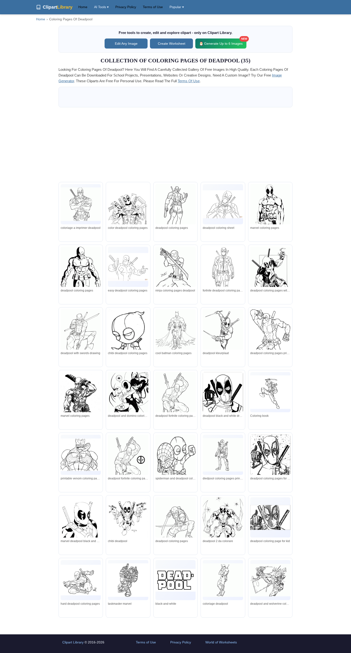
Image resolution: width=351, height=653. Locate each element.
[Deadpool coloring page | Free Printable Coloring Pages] (223, 276)
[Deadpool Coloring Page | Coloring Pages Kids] (128, 337)
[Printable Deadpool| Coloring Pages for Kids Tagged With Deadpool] (175, 463)
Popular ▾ (177, 7)
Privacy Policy (125, 7)
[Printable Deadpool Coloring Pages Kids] (81, 455)
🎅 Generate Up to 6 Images (222, 41)
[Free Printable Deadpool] (81, 279)
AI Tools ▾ (101, 7)
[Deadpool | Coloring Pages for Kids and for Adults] (270, 517)
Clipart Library (73, 642)
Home (82, 7)
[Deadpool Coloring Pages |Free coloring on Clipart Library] (175, 330)
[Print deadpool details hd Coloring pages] (81, 397)
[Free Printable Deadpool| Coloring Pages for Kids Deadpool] (81, 580)
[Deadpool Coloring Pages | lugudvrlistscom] (223, 204)
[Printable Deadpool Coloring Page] (81, 337)
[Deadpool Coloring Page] (81, 204)
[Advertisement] (175, 144)
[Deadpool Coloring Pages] (128, 517)
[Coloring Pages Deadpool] (128, 461)
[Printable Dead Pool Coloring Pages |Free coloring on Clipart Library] (128, 580)
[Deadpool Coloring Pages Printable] (128, 212)
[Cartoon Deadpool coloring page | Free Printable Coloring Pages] (128, 267)
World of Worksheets (221, 642)
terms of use (189, 81)
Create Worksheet (171, 43)
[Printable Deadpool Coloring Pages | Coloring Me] (223, 333)
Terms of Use (153, 7)
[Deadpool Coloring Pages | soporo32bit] (270, 461)
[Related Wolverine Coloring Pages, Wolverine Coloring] (270, 580)
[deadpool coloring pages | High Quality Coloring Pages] (270, 338)
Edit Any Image (126, 43)
